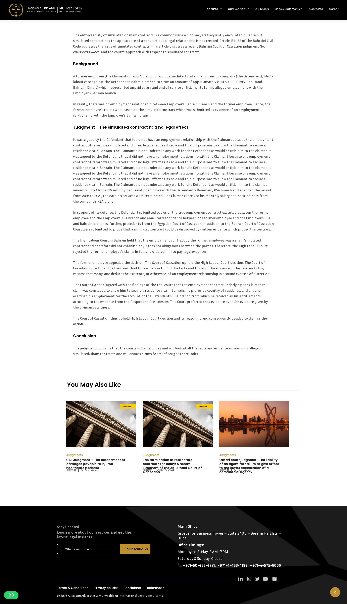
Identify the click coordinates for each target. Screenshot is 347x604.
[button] (72, 588)
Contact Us (316, 9)
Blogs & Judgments (287, 9)
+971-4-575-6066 (265, 565)
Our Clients (262, 9)
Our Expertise (236, 9)
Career (334, 9)
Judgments (74, 455)
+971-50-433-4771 (199, 565)
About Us (212, 9)
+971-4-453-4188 (232, 565)
